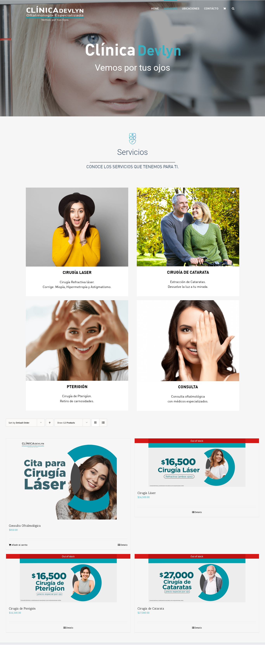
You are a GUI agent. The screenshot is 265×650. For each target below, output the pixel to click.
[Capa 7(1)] (188, 340)
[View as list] (103, 422)
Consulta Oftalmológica (25, 525)
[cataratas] (188, 227)
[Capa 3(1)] (77, 227)
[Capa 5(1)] (77, 340)
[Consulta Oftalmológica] (68, 479)
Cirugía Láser (147, 493)
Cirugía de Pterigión (22, 608)
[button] (233, 8)
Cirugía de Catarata (151, 608)
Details (123, 544)
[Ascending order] (49, 423)
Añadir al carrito (19, 544)
